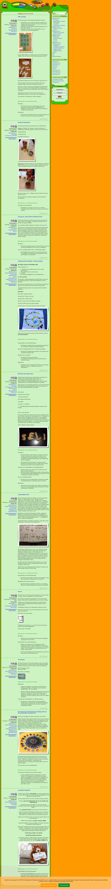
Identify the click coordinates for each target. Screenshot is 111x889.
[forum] (35, 7)
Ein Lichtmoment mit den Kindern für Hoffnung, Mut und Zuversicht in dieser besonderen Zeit (32, 712)
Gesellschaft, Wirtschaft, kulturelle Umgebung (59, 47)
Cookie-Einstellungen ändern (49, 885)
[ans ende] (47, 10)
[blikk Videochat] (5, 5)
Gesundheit (14, 134)
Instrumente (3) (56, 74)
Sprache (15, 231)
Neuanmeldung (59, 98)
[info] (47, 4)
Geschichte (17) (56, 64)
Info (53, 53)
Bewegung (14, 28)
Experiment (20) (56, 62)
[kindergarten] (19, 1)
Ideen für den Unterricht (58, 80)
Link (53, 55)
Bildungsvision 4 (13, 29)
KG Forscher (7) (56, 70)
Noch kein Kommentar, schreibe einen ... (11, 34)
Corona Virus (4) (56, 72)
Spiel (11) (54, 67)
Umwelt (55, 41)
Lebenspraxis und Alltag (11, 135)
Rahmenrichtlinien (56, 56)
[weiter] (45, 10)
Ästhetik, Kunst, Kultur (11, 279)
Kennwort (59, 92)
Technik (55, 39)
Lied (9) (54, 68)
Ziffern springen (22, 16)
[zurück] (44, 10)
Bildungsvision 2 (13, 230)
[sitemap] (43, 6)
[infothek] (31, 6)
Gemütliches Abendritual (24, 790)
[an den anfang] (42, 10)
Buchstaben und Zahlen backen (25, 373)
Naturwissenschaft (57, 38)
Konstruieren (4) (56, 71)
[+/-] (53, 59)
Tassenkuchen (21, 659)
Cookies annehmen (64, 885)
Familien (54, 52)
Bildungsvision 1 (13, 27)
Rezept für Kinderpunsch (24, 122)
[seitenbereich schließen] (67, 6)
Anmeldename (59, 89)
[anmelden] (60, 97)
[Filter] (53, 13)
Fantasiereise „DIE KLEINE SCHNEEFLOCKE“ (30, 216)
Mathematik (14, 31)
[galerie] (39, 7)
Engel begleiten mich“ (23, 494)
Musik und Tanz (57, 34)
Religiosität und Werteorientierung (12, 511)
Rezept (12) (55, 65)
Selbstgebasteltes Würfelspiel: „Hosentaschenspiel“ (30, 261)
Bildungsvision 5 (13, 509)
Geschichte (44, 225)
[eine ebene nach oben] (49, 10)
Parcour (20, 591)
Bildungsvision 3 (13, 278)
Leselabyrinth (55, 82)
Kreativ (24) (55, 61)
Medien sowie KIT (57, 28)
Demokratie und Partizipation (57, 44)
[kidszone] (37, 2)
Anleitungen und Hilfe (57, 79)
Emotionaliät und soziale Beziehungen (11, 273)
